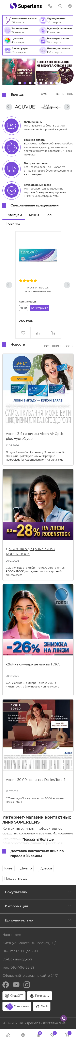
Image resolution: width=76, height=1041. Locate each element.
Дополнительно (19, 920)
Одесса (46, 868)
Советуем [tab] (14, 215)
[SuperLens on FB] (5, 984)
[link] (25, 107)
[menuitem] (20, 20)
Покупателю (16, 892)
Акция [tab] (34, 215)
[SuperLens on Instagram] (27, 984)
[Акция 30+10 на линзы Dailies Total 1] (38, 737)
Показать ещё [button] (16, 878)
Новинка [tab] (13, 223)
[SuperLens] (26, 5)
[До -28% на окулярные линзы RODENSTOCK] (38, 506)
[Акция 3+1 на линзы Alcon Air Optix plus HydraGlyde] (38, 391)
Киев (8, 868)
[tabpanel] (38, 285)
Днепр (26, 868)
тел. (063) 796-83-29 (18, 967)
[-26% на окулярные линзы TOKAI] (38, 621)
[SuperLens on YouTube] (16, 984)
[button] (4, 5)
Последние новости (58, 346)
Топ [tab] (49, 215)
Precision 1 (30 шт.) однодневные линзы (38, 289)
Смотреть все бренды (57, 93)
